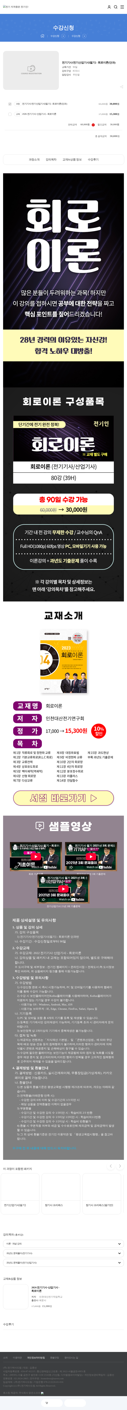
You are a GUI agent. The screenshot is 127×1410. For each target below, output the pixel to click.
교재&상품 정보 (72, 159)
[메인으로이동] (42, 35)
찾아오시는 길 (71, 1357)
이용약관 (17, 1357)
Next (120, 1166)
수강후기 (93, 159)
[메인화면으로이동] (15, 7)
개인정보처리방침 (36, 1357)
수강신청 (54, 36)
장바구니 (53, 1403)
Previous (111, 1166)
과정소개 (34, 159)
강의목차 (51, 159)
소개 (5, 1357)
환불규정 (54, 1357)
